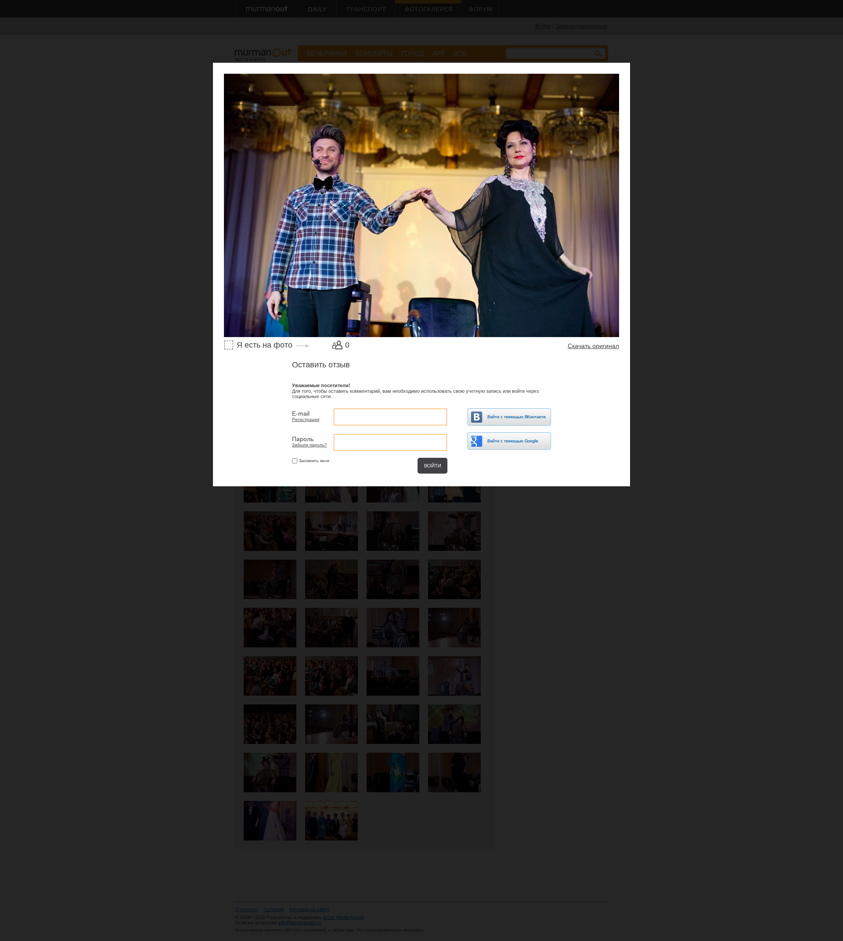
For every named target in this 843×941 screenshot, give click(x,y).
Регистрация (305, 419)
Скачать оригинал (593, 345)
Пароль (302, 438)
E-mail (301, 413)
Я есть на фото (264, 345)
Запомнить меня (314, 461)
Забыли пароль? (309, 444)
